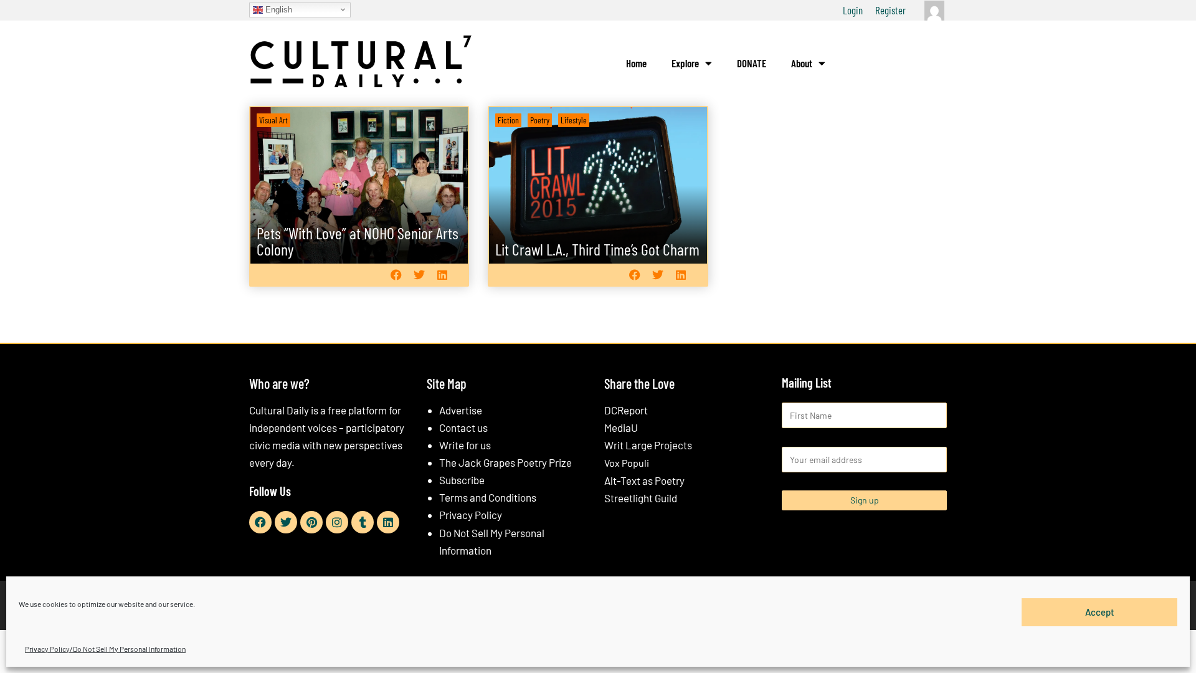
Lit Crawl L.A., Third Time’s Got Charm (597, 249)
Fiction (508, 120)
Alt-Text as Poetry (644, 480)
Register (890, 10)
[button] (395, 274)
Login (853, 10)
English (277, 9)
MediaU (621, 427)
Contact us (463, 427)
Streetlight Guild (640, 498)
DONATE (751, 63)
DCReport (626, 410)
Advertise (460, 410)
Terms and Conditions (487, 497)
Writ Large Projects (648, 445)
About (801, 63)
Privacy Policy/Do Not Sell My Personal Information (105, 648)
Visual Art (273, 120)
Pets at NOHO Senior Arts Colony (357, 241)
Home (636, 63)
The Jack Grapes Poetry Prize (505, 462)
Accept (1099, 612)
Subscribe (462, 480)
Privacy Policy (470, 514)
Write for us (465, 445)
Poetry (539, 120)
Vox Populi (626, 463)
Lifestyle (574, 120)
